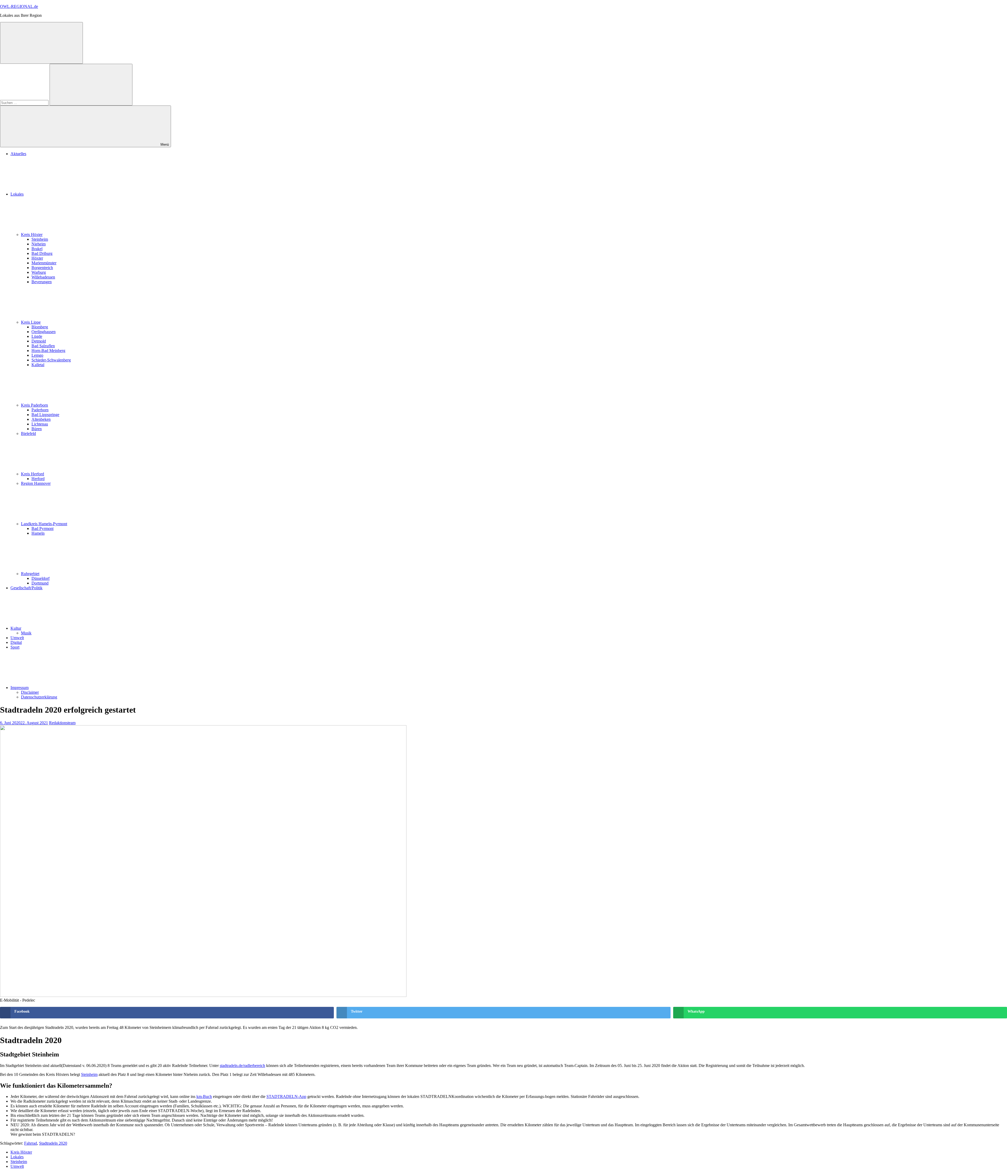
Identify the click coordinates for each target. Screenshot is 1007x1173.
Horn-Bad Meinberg (48, 350)
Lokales (17, 194)
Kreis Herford (32, 474)
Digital (16, 642)
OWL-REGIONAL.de (19, 6)
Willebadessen (43, 277)
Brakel (36, 248)
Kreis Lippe (31, 322)
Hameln (38, 533)
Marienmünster (43, 263)
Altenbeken (41, 419)
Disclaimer (30, 692)
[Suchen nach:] (25, 102)
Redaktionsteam (62, 722)
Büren (36, 429)
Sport (14, 647)
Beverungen (41, 282)
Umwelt (17, 637)
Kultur (15, 628)
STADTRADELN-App (286, 1096)
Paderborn (40, 410)
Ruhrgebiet (30, 573)
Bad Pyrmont (42, 528)
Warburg (38, 272)
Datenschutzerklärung (39, 697)
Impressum (19, 687)
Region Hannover (36, 483)
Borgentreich (42, 267)
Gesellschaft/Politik (26, 588)
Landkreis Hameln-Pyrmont (44, 524)
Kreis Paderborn (34, 405)
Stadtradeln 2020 (53, 1143)
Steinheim (39, 239)
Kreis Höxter (31, 234)
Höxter (37, 258)
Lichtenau (39, 424)
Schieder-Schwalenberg (51, 360)
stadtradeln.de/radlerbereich (242, 1065)
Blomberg (39, 327)
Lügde (36, 336)
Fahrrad (30, 1143)
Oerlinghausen (43, 331)
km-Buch (204, 1096)
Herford (38, 478)
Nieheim (38, 244)
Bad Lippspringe (45, 414)
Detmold (38, 341)
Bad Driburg (41, 253)
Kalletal (37, 364)
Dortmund (40, 583)
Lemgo (37, 355)
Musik (26, 633)
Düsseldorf (40, 578)
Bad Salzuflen (43, 346)
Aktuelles (18, 153)
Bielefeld (28, 433)
